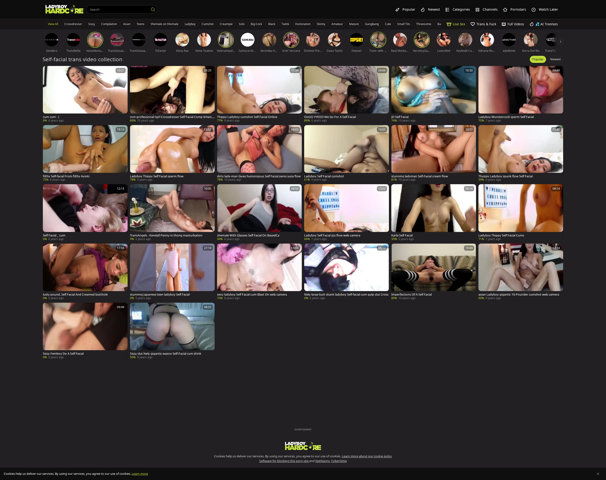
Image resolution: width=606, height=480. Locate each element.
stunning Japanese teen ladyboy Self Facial (160, 294)
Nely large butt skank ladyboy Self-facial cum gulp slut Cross (346, 294)
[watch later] (48, 71)
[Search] (153, 9)
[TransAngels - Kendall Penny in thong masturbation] (172, 212)
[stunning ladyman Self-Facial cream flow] (433, 153)
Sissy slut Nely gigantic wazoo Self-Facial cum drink (165, 353)
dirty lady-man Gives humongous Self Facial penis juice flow (259, 176)
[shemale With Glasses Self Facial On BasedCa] (259, 212)
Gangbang (372, 24)
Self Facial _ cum (54, 235)
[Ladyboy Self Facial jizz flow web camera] (346, 212)
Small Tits (403, 24)
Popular (538, 59)
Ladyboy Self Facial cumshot (324, 176)
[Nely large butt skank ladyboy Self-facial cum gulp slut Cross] (346, 272)
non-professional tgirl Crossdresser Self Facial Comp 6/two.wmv (172, 116)
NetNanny (322, 461)
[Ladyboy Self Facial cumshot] (346, 153)
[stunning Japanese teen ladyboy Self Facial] (172, 272)
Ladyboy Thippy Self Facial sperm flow (156, 176)
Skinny (321, 24)
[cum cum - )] (85, 94)
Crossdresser (73, 24)
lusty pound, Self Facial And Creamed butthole (75, 294)
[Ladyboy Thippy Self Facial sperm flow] (172, 153)
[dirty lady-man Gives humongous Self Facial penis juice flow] (259, 153)
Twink (285, 24)
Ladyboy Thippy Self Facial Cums (501, 235)
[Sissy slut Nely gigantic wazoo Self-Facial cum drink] (172, 331)
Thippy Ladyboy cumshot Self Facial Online (247, 116)
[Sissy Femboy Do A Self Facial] (85, 331)
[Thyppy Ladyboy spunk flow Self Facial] (520, 153)
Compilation (109, 24)
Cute (388, 24)
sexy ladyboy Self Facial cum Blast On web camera (252, 294)
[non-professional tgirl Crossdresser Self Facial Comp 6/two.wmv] (172, 94)
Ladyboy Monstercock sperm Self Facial (506, 116)
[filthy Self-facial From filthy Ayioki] (85, 153)
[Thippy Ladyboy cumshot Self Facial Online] (259, 94)
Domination (303, 24)
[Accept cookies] (598, 474)
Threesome (423, 24)
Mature (354, 24)
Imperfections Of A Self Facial (411, 294)
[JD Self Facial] (433, 94)
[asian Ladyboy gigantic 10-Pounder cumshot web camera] (520, 272)
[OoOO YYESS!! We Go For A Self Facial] (346, 94)
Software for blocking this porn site (284, 461)
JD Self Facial (400, 116)
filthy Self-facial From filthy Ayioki (66, 176)
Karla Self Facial (402, 235)
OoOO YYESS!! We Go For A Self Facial (330, 116)
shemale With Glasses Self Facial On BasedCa (248, 235)
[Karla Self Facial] (433, 212)
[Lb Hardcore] (64, 9)
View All (53, 24)
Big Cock (256, 24)
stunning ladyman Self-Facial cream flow (419, 176)
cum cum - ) (51, 116)
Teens (140, 24)
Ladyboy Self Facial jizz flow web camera (332, 235)
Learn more (140, 473)
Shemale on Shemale (164, 24)
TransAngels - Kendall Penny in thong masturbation (166, 235)
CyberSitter (339, 461)
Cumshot (208, 24)
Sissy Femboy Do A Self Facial (63, 353)
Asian (126, 24)
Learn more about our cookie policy (367, 456)
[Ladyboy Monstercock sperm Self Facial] (520, 94)
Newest (555, 59)
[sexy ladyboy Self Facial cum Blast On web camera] (259, 272)
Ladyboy (190, 24)
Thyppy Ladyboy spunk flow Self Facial (505, 176)
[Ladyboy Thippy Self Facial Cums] (520, 212)
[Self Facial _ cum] (85, 212)
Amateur (337, 24)
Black (271, 24)
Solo (242, 24)
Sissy (91, 24)
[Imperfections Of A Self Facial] (433, 272)
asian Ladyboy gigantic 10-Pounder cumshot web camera (518, 294)
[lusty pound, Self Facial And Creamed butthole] (85, 272)
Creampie (226, 24)
